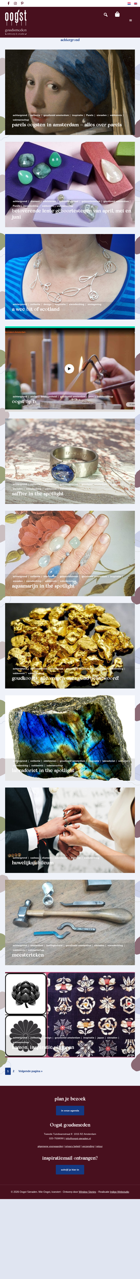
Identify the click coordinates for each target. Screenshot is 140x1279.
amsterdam (36, 945)
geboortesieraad (68, 201)
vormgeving (94, 304)
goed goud (56, 668)
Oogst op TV (24, 401)
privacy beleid (72, 1146)
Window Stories (87, 1191)
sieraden (102, 115)
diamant (35, 201)
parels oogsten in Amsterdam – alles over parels (67, 125)
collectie (35, 115)
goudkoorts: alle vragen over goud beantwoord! (65, 678)
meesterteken (28, 955)
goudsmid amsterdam (56, 115)
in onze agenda (70, 1110)
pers (91, 396)
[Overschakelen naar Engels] (135, 3)
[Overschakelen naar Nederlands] (129, 3)
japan (100, 1037)
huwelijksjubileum (33, 863)
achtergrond (20, 115)
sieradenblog (31, 205)
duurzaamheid (38, 668)
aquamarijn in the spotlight (43, 586)
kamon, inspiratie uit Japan (43, 1047)
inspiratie (77, 115)
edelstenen (49, 201)
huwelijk (76, 857)
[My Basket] (117, 14)
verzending (88, 1146)
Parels (89, 115)
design (48, 304)
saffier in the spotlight (38, 494)
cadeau (34, 857)
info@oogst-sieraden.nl (78, 1138)
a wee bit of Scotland (35, 309)
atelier (34, 396)
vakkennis (116, 115)
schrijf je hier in (70, 1169)
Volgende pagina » (30, 1072)
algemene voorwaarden (50, 1146)
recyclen (100, 668)
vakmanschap (21, 119)
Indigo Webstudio (119, 1191)
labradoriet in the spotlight (43, 770)
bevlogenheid (49, 396)
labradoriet (108, 761)
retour (99, 1146)
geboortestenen (91, 201)
